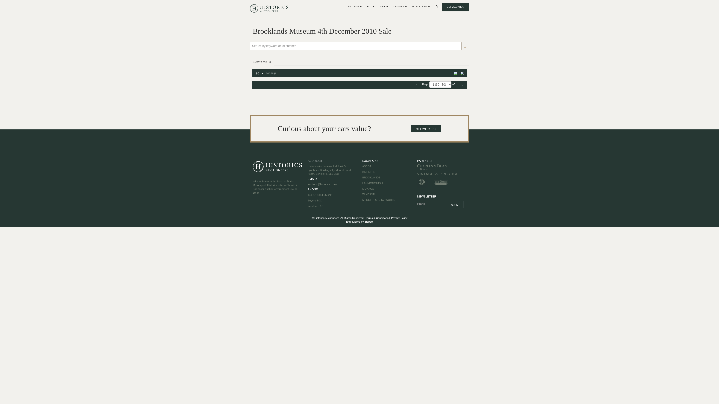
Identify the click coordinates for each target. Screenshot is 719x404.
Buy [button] (369, 6)
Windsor (368, 194)
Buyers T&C (315, 200)
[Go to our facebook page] (256, 204)
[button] (437, 6)
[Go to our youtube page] (271, 204)
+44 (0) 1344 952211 (320, 194)
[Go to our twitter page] (264, 204)
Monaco (368, 188)
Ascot (366, 166)
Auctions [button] (354, 6)
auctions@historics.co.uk (322, 184)
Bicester (368, 171)
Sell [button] (383, 6)
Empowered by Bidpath (360, 221)
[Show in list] (457, 73)
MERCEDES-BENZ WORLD (378, 199)
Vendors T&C (316, 206)
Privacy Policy (399, 217)
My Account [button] (420, 6)
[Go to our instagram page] (279, 204)
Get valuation (455, 7)
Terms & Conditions (377, 217)
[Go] (465, 46)
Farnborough (372, 183)
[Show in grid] (463, 73)
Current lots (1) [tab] (262, 61)
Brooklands (371, 177)
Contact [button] (399, 6)
